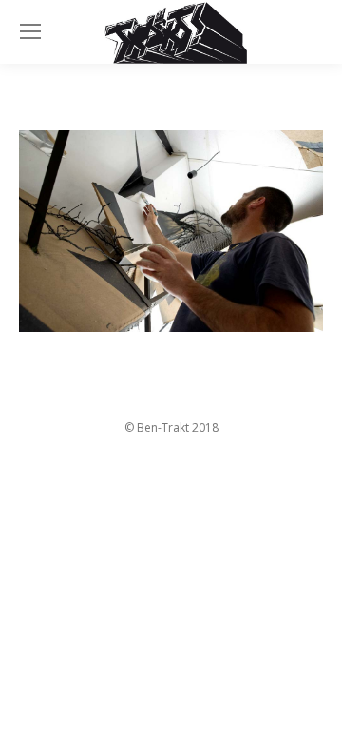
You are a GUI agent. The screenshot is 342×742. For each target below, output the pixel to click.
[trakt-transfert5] (171, 231)
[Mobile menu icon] (30, 31)
